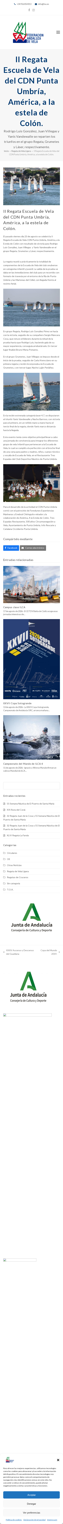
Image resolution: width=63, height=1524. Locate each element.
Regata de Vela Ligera (18, 871)
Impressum (52, 1520)
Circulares (12, 853)
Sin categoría (13, 883)
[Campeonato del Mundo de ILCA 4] (31, 737)
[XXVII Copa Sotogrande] (31, 658)
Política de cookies (14, 1520)
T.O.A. (10, 889)
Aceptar (31, 1495)
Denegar (31, 1503)
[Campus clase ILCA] (31, 584)
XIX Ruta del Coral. (16, 809)
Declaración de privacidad (34, 1520)
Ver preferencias (31, 1512)
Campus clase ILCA (14, 607)
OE (8, 859)
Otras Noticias (14, 865)
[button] (58, 1460)
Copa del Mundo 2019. (48, 952)
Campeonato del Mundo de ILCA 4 (23, 763)
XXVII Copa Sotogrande (17, 703)
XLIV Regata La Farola (18, 835)
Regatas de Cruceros (17, 877)
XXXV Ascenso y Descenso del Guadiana (18, 952)
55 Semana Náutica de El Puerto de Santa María (30, 803)
